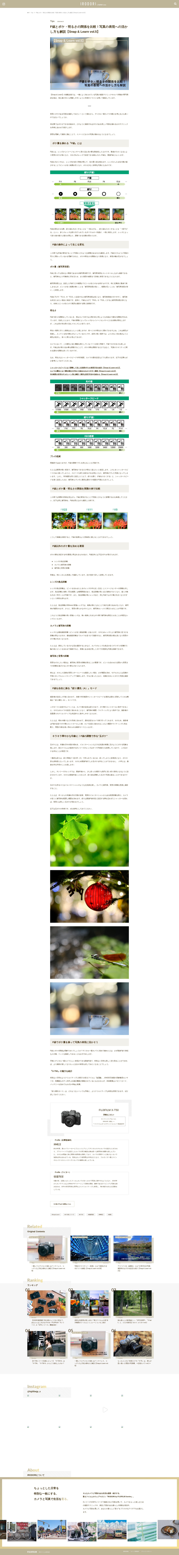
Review (33, 1317)
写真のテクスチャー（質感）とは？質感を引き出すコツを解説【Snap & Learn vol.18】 (91, 1267)
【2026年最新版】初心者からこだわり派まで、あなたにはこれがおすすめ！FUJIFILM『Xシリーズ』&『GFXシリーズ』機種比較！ (47, 1322)
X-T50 (99, 1078)
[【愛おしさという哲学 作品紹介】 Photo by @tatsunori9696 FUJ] (105, 1441)
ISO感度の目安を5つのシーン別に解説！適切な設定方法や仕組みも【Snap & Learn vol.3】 (84, 374)
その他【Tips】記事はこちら (62, 1204)
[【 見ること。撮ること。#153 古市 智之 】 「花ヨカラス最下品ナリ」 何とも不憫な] (74, 1410)
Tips (32, 12)
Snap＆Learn (56, 1214)
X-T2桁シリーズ (69, 1214)
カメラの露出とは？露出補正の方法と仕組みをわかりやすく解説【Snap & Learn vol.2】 (83, 371)
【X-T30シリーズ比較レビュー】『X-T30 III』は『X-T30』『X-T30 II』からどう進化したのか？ (48, 1362)
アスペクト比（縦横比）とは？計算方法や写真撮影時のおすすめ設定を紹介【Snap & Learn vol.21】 (134, 1268)
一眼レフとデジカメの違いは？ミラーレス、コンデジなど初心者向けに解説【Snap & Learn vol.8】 (48, 1268)
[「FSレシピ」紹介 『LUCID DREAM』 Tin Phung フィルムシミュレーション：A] (105, 1410)
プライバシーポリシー (146, 1551)
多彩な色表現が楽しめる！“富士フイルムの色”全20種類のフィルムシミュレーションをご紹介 (91, 1321)
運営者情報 (125, 1551)
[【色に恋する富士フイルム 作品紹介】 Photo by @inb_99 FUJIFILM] (42, 1441)
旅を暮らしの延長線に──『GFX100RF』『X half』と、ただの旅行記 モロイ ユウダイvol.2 (134, 1321)
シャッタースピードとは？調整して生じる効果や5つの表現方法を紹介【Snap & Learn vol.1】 (85, 368)
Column (120, 1317)
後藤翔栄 (91, 1214)
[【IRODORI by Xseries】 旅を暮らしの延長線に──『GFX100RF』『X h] (136, 1410)
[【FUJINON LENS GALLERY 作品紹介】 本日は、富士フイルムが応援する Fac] (136, 1441)
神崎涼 (101, 1214)
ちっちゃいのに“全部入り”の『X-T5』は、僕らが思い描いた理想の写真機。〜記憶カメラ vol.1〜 (135, 1362)
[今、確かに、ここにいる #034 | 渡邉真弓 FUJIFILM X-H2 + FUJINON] (74, 1441)
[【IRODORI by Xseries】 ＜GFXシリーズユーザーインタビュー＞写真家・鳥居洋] (42, 1410)
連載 (110, 1214)
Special (77, 1317)
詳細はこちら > (108, 1114)
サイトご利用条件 (135, 1551)
